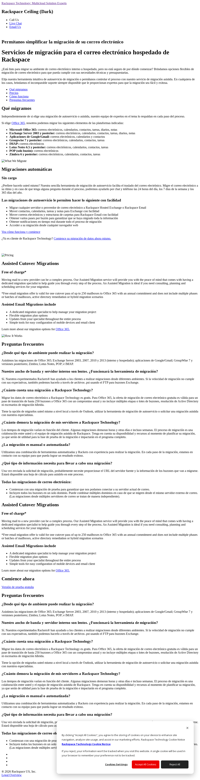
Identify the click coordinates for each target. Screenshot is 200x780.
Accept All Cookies (145, 764)
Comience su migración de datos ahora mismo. (82, 238)
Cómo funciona (19, 96)
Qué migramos (18, 89)
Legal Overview (12, 775)
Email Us (15, 27)
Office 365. (63, 329)
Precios (13, 93)
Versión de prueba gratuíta (18, 587)
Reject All (175, 764)
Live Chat (15, 23)
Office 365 (18, 123)
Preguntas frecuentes (22, 100)
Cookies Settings (116, 764)
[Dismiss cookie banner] (187, 728)
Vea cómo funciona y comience (21, 231)
